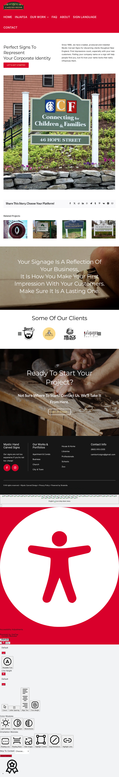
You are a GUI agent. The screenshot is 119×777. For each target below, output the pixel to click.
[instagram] (15, 467)
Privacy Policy (44, 485)
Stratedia (64, 485)
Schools (65, 461)
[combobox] (59, 499)
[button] (19, 334)
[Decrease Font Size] (3, 653)
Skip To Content (7, 751)
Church (36, 464)
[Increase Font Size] (3, 642)
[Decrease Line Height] (3, 684)
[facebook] (6, 467)
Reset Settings (6, 756)
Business (36, 459)
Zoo (63, 466)
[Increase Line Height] (3, 673)
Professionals (68, 456)
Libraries (65, 451)
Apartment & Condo (41, 454)
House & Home (68, 446)
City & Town (38, 469)
